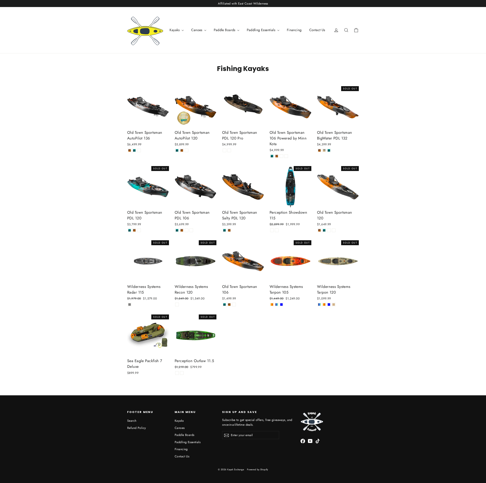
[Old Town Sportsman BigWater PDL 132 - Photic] (329, 150)
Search (131, 420)
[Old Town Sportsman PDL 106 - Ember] (181, 230)
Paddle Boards (225, 30)
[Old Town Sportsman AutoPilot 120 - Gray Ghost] (186, 150)
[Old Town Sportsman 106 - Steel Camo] (234, 304)
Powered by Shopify (257, 469)
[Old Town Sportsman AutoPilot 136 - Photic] (134, 150)
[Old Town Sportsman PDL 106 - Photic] (177, 230)
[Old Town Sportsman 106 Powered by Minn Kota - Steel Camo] (286, 156)
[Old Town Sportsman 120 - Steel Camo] (333, 230)
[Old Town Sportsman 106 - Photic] (224, 304)
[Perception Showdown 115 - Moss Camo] (276, 230)
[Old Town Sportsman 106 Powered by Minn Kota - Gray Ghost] (281, 156)
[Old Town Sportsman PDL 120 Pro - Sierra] (224, 150)
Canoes (197, 30)
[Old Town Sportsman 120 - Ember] (319, 230)
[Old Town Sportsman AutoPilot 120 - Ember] (181, 150)
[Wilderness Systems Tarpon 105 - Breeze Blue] (281, 304)
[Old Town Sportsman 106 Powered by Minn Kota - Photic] (272, 156)
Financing (294, 30)
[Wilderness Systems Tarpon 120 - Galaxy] (319, 304)
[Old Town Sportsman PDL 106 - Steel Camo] (191, 230)
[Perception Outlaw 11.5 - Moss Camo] (177, 373)
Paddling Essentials (261, 30)
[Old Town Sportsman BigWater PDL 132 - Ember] (319, 150)
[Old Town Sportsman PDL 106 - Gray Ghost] (186, 230)
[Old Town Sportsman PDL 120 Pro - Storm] (229, 150)
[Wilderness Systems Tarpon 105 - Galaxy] (276, 304)
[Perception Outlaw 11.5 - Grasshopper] (181, 373)
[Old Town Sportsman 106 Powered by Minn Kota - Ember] (276, 156)
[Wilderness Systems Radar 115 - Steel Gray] (129, 304)
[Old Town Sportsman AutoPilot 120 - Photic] (177, 150)
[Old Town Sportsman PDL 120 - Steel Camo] (139, 230)
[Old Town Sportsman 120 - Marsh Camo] (329, 230)
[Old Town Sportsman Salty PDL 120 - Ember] (229, 230)
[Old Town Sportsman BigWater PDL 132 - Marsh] (324, 150)
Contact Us (317, 30)
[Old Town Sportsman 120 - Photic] (324, 230)
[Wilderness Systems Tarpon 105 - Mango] (272, 304)
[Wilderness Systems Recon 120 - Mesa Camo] (177, 304)
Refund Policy (136, 428)
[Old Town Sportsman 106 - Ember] (229, 304)
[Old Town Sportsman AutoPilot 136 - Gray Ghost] (139, 150)
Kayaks (175, 30)
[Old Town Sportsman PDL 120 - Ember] (134, 230)
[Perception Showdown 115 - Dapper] (272, 230)
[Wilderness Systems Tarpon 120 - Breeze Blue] (329, 304)
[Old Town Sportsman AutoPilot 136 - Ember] (129, 150)
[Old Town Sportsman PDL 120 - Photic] (129, 230)
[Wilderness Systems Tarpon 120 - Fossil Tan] (333, 304)
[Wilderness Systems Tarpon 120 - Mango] (324, 304)
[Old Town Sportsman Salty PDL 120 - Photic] (224, 230)
